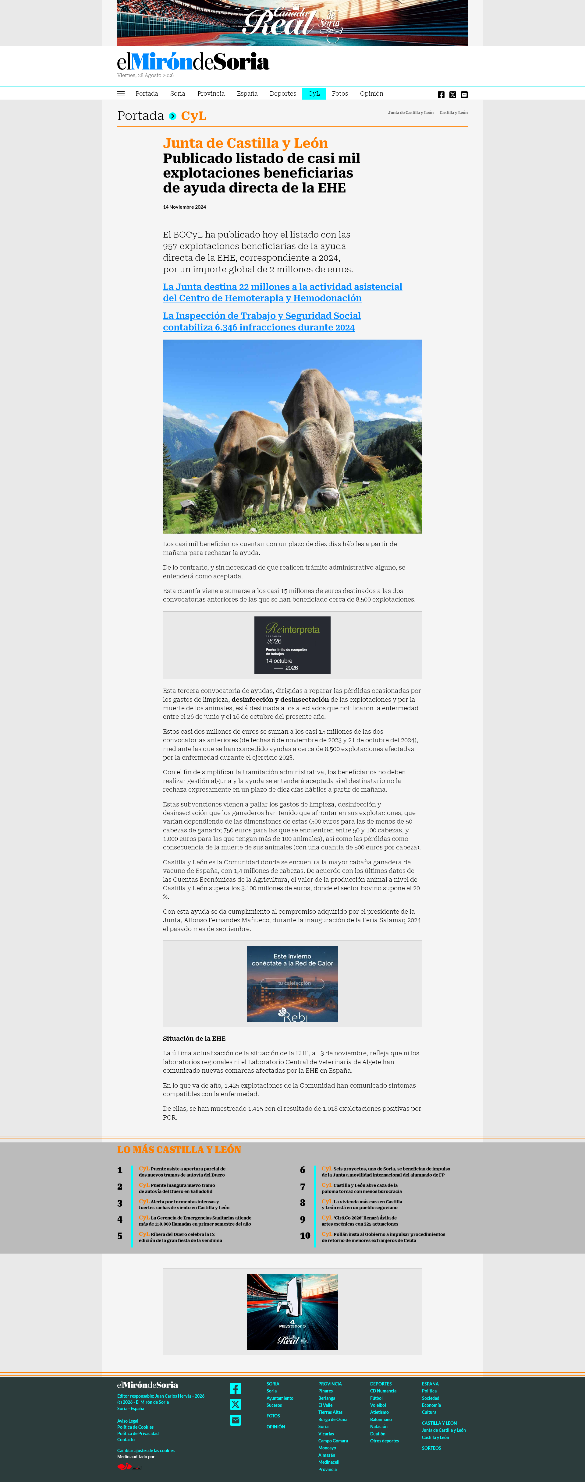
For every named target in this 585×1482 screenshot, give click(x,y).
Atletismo (379, 1412)
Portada (147, 93)
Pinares (325, 1390)
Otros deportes (384, 1440)
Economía (431, 1405)
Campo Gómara (333, 1440)
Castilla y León (454, 113)
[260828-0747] (292, 22)
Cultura (429, 1412)
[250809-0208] (292, 983)
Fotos (340, 93)
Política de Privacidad (138, 1433)
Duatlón (377, 1433)
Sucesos (274, 1405)
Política (429, 1390)
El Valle (325, 1405)
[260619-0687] (292, 644)
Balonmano (381, 1419)
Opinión (371, 93)
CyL (314, 93)
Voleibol (378, 1405)
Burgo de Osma (332, 1419)
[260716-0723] (292, 1311)
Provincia (211, 93)
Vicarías (326, 1433)
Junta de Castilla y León (411, 113)
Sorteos (431, 1448)
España (247, 93)
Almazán (326, 1455)
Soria (177, 93)
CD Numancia (383, 1390)
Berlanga (326, 1398)
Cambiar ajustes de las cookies (146, 1450)
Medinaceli (328, 1462)
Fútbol (376, 1398)
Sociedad (430, 1398)
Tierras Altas (330, 1412)
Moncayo (327, 1447)
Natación (379, 1426)
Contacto (126, 1439)
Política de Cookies (135, 1427)
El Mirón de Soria (193, 62)
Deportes (283, 93)
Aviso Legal (127, 1421)
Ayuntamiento (280, 1398)
